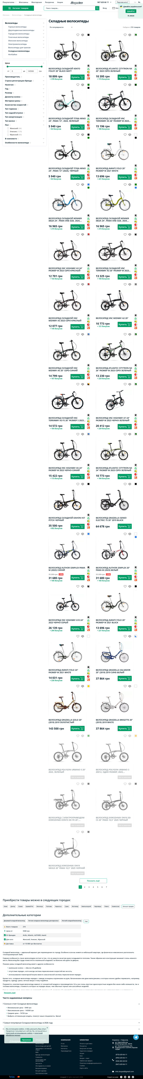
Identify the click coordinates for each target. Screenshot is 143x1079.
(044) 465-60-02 (121, 1061)
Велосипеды (17, 15)
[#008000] (88, 137)
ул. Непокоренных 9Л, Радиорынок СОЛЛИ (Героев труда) (126, 1047)
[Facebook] (121, 1077)
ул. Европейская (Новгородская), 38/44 (123, 1043)
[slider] (7, 66)
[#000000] (88, 87)
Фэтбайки (12, 54)
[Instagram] (129, 1077)
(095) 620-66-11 (121, 1058)
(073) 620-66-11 (121, 1054)
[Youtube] (125, 1077)
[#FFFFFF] (88, 537)
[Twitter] (133, 1077)
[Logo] (77, 3)
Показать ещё (93, 881)
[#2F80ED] (135, 187)
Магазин (6, 15)
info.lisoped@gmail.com (124, 1071)
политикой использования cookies (19, 1033)
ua (135, 2)
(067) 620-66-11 (121, 1064)
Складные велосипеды (19, 51)
